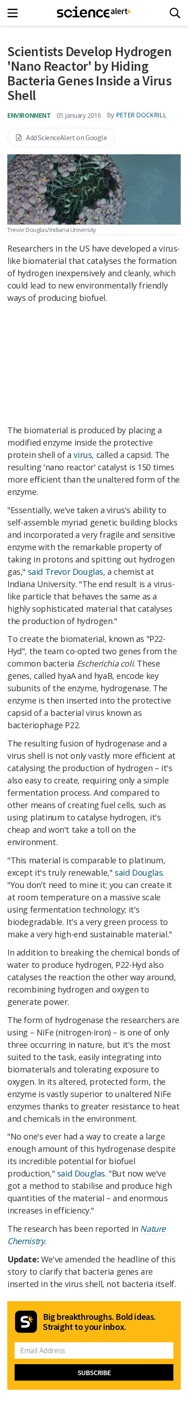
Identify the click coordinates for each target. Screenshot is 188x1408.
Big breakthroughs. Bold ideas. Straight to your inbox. (99, 1322)
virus (82, 454)
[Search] (175, 13)
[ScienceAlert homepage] (94, 13)
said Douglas (138, 872)
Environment (29, 115)
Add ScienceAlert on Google (66, 137)
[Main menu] (15, 13)
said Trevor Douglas (65, 571)
